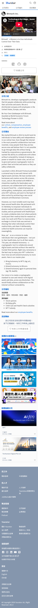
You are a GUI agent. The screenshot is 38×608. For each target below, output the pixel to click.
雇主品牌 (5, 491)
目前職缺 (32, 8)
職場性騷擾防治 (24, 533)
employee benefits (25, 312)
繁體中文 (5, 571)
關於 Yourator (7, 526)
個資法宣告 (6, 592)
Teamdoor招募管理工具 (27, 492)
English (4, 574)
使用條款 (5, 588)
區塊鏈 (6, 55)
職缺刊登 (5, 487)
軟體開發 (12, 55)
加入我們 (5, 530)
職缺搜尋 (5, 476)
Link (3, 411)
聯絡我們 (22, 526)
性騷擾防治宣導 (7, 533)
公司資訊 (5, 8)
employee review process (21, 127)
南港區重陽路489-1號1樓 (12, 49)
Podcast (5, 515)
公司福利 (19, 8)
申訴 (28, 530)
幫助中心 (22, 530)
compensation (16, 125)
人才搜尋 (22, 487)
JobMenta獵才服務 (9, 497)
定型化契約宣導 (7, 596)
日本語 (4, 577)
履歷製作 (5, 508)
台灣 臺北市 (8, 46)
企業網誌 (22, 511)
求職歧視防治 (6, 537)
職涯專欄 (5, 511)
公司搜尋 (22, 508)
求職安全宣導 (6, 584)
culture (7, 125)
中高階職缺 (23, 476)
